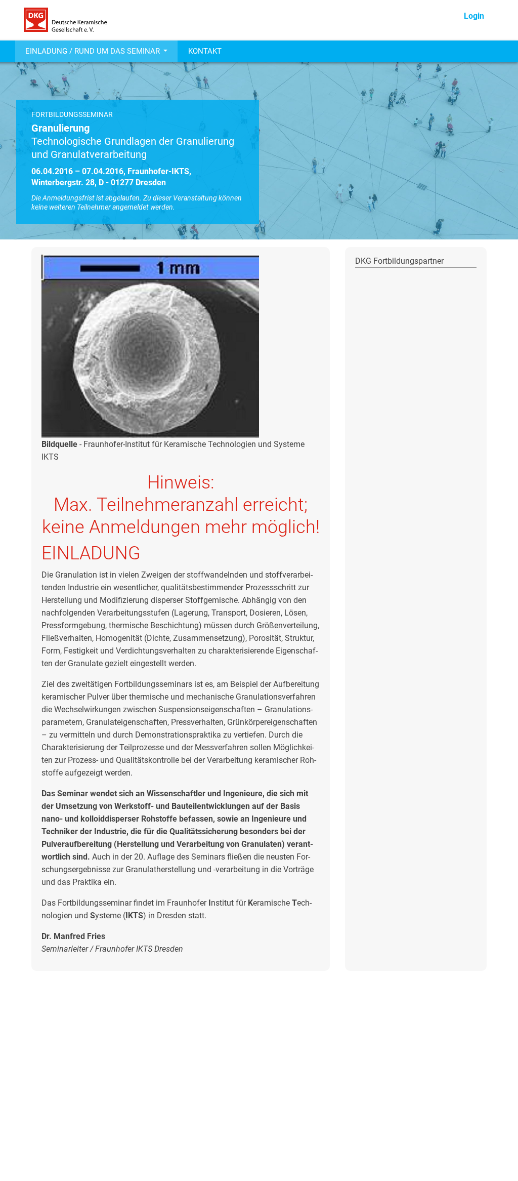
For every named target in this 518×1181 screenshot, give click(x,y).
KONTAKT (205, 51)
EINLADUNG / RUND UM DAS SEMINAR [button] (93, 51)
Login (474, 16)
